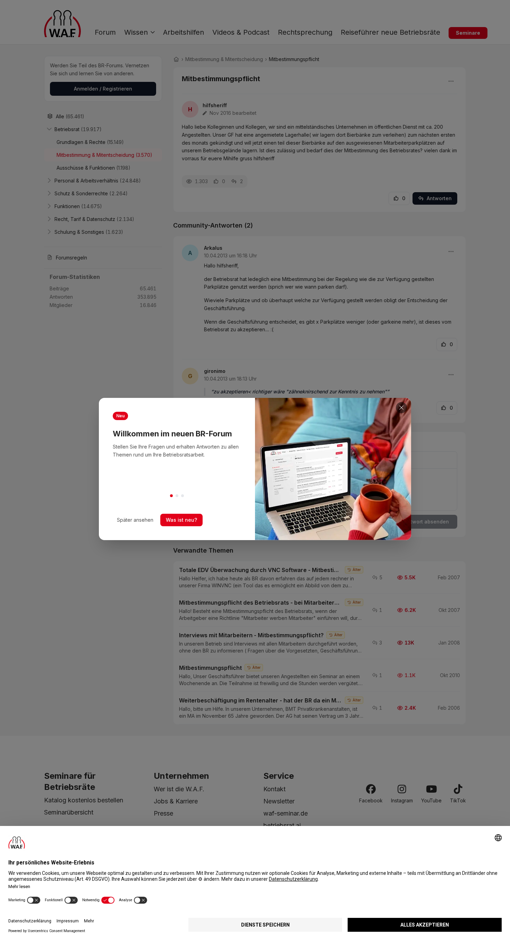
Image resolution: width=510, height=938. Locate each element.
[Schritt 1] (171, 495)
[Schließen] (401, 407)
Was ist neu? (181, 520)
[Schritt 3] (182, 495)
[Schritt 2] (177, 495)
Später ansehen (135, 520)
